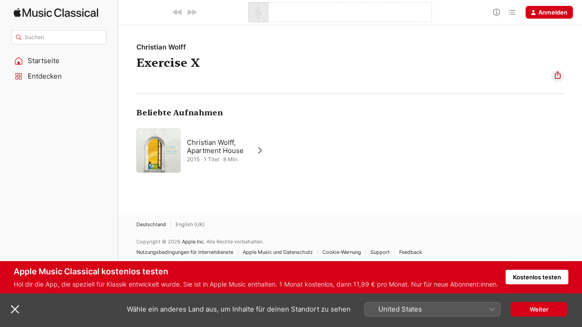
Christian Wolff (161, 47)
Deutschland (151, 224)
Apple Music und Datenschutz (278, 252)
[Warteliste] (512, 12)
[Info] (496, 12)
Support (380, 252)
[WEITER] (192, 12)
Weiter (539, 309)
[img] (56, 12)
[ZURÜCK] (177, 12)
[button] (59, 61)
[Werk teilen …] (557, 76)
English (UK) (190, 224)
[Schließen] (15, 309)
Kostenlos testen (537, 277)
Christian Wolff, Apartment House (215, 146)
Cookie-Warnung (341, 252)
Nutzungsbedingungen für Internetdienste (184, 252)
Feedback (410, 252)
